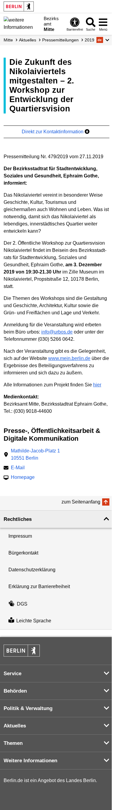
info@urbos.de (57, 331)
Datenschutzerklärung (31, 569)
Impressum (20, 536)
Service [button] (12, 673)
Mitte (8, 40)
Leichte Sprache (33, 620)
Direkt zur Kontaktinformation (53, 131)
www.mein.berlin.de (69, 358)
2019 (89, 40)
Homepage (23, 478)
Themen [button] (13, 743)
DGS (22, 603)
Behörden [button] (15, 691)
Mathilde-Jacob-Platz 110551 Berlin (35, 454)
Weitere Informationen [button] (30, 760)
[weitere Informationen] (22, 23)
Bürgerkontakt (23, 552)
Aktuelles (27, 40)
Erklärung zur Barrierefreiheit (39, 586)
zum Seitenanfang (80, 501)
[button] (102, 40)
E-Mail (18, 468)
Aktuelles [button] (15, 726)
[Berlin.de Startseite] (19, 6)
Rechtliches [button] (18, 519)
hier (97, 384)
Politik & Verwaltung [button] (28, 708)
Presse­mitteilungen (60, 40)
